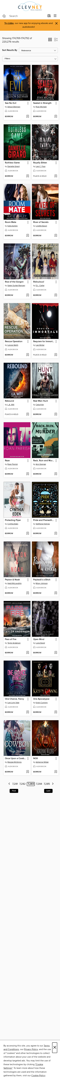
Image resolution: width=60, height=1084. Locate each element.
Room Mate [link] (10, 222)
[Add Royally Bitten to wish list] (56, 176)
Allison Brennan (13, 107)
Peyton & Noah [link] (12, 579)
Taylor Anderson (14, 643)
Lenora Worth (12, 345)
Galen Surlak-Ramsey (16, 285)
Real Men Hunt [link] (40, 401)
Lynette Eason (41, 226)
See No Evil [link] (10, 103)
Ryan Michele (41, 107)
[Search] (4, 16)
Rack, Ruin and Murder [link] (44, 460)
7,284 (39, 784)
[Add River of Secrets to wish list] (56, 236)
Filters (7, 58)
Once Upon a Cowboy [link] (15, 758)
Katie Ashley (12, 226)
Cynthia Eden (12, 524)
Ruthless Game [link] (12, 162)
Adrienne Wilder (42, 762)
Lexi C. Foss (40, 166)
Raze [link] (7, 460)
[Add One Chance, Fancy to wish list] (27, 712)
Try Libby (9, 23)
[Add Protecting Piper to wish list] (27, 533)
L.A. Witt (10, 405)
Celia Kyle (40, 405)
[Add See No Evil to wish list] (27, 117)
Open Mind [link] (38, 639)
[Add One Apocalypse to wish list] (56, 712)
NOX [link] (35, 758)
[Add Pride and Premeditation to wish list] (56, 533)
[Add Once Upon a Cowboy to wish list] (27, 772)
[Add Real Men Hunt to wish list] (56, 414)
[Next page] (53, 784)
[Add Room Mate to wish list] (27, 236)
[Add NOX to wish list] (56, 772)
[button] (50, 40)
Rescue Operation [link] (13, 341)
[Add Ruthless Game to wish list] (27, 176)
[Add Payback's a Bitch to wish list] (56, 593)
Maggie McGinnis (14, 762)
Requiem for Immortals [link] (44, 341)
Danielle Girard (13, 166)
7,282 (22, 784)
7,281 (15, 784)
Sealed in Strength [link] (42, 103)
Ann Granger (41, 464)
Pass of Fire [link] (10, 639)
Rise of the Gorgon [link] (14, 282)
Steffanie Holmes (43, 524)
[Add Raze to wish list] (27, 474)
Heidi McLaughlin (14, 583)
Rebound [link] (9, 401)
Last (48, 791)
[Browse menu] (55, 16)
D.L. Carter (40, 285)
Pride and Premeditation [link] (44, 520)
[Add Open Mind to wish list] (56, 653)
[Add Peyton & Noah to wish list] (27, 593)
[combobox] (24, 16)
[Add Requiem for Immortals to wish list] (56, 355)
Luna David (40, 643)
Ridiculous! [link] (38, 282)
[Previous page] (9, 784)
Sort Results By (9, 50)
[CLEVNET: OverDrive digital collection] (30, 6)
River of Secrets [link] (40, 222)
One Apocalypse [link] (41, 699)
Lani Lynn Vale (13, 703)
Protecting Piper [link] (13, 520)
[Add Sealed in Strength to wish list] (56, 117)
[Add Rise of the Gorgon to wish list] (27, 295)
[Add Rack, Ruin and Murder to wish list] (56, 474)
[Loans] (49, 16)
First (14, 791)
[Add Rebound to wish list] (27, 414)
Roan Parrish (12, 464)
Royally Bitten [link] (40, 162)
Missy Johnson (42, 583)
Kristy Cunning (41, 703)
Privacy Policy (31, 1049)
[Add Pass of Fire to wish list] (27, 653)
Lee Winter (40, 345)
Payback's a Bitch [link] (41, 579)
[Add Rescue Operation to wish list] (27, 355)
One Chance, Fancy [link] (14, 699)
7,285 (47, 784)
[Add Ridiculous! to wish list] (56, 295)
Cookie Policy (38, 1075)
